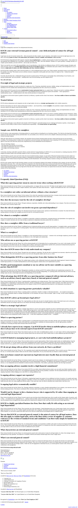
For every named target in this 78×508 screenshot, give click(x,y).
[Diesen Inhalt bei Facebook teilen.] (1, 46)
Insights (5, 19)
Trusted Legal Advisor (12, 13)
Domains (6, 11)
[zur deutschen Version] (4, 37)
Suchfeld (3, 2)
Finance (9, 16)
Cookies (3, 504)
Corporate (9, 15)
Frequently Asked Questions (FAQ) (12, 20)
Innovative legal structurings (13, 17)
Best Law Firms (17, 475)
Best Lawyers (10, 475)
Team (5, 21)
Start (5, 40)
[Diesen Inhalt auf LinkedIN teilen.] (4, 46)
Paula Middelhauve (11, 26)
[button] (1, 458)
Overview (9, 23)
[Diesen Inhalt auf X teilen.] (2, 46)
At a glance (9, 12)
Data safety (9, 32)
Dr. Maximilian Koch (12, 24)
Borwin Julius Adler (11, 27)
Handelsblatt (27, 475)
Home (5, 8)
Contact (5, 28)
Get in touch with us (11, 30)
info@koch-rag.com (5, 455)
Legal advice (7, 9)
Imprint (8, 31)
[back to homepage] (12, 1)
